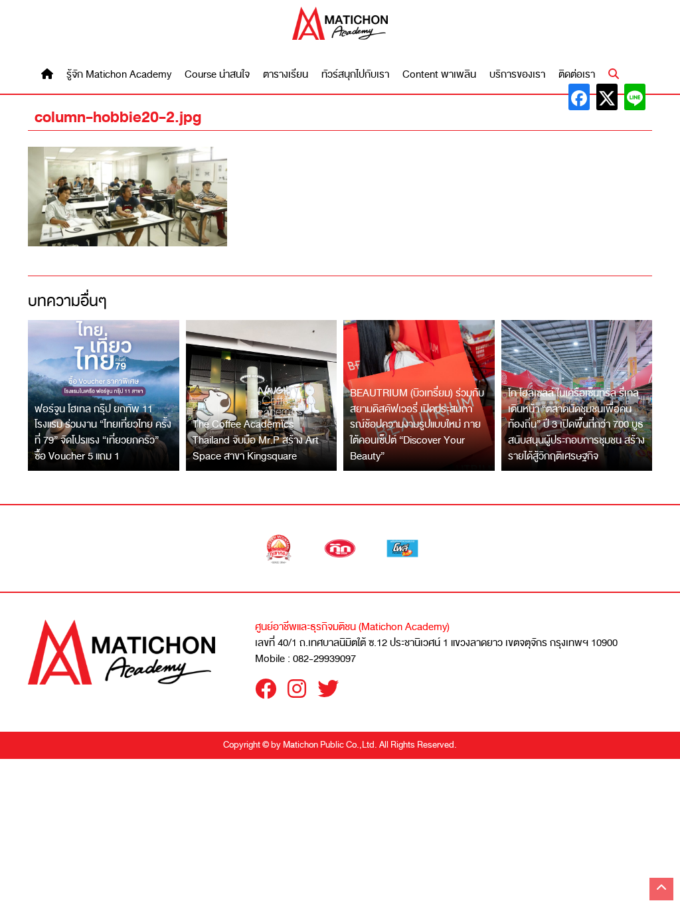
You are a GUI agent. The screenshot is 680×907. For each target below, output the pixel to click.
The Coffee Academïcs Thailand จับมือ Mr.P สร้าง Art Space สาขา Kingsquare (256, 439)
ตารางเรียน (285, 74)
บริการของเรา (517, 74)
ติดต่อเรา (576, 74)
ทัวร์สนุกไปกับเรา (355, 74)
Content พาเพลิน (439, 74)
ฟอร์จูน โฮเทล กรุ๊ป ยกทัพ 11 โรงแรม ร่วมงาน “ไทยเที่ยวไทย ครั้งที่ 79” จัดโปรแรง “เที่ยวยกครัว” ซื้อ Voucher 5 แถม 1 (103, 432)
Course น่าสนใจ (217, 74)
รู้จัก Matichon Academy (118, 74)
